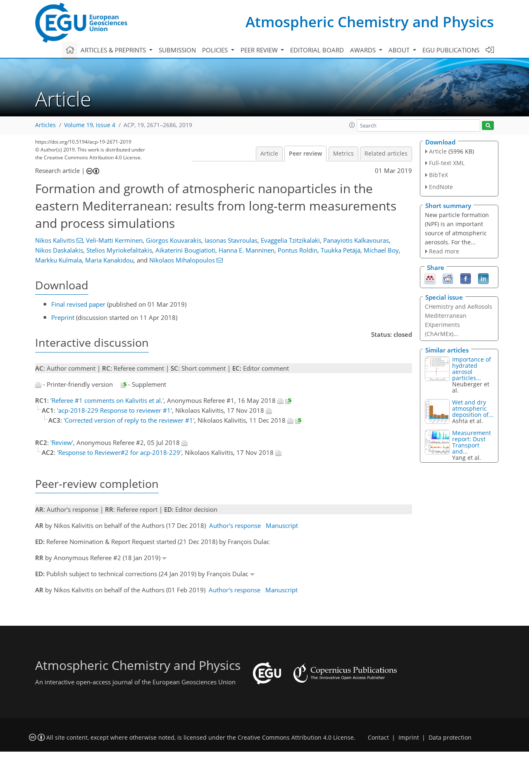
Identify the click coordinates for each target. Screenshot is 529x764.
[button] (352, 125)
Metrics (343, 153)
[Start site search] (488, 125)
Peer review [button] (260, 50)
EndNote (441, 187)
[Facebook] (465, 278)
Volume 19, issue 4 (89, 125)
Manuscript (282, 525)
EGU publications (450, 50)
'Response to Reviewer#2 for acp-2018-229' (119, 452)
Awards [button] (363, 50)
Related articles (386, 153)
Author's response (235, 525)
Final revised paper (78, 304)
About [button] (399, 50)
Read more (444, 251)
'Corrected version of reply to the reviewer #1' (129, 420)
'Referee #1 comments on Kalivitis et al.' (107, 400)
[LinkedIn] (483, 278)
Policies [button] (215, 50)
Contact (378, 737)
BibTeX (438, 175)
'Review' (61, 442)
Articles (45, 125)
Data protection (450, 737)
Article (269, 153)
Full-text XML (447, 163)
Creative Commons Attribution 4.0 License (296, 737)
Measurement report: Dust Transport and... (471, 442)
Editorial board (317, 50)
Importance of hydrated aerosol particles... (471, 368)
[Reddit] (447, 278)
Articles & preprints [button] (114, 50)
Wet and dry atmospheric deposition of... (472, 408)
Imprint (408, 737)
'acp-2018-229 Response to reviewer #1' (114, 410)
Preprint (62, 317)
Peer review (305, 153)
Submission (177, 50)
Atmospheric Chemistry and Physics (369, 21)
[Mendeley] (430, 278)
